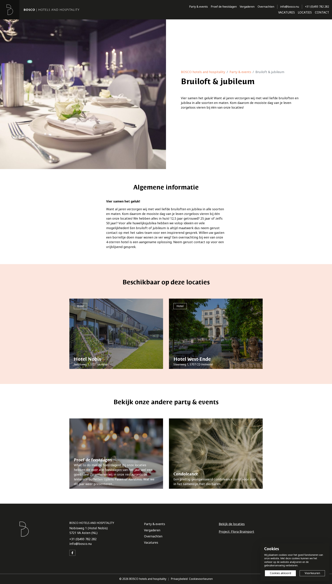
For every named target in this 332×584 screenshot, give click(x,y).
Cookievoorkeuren (201, 579)
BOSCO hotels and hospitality (203, 72)
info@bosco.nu (289, 6)
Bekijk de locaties (232, 524)
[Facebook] (72, 553)
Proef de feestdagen (224, 6)
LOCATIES (305, 12)
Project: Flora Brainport (236, 531)
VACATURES (286, 12)
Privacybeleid (179, 579)
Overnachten (266, 6)
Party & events (198, 6)
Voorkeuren (312, 573)
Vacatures (151, 543)
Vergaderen (247, 6)
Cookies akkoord (280, 573)
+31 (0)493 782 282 (317, 6)
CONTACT (322, 12)
